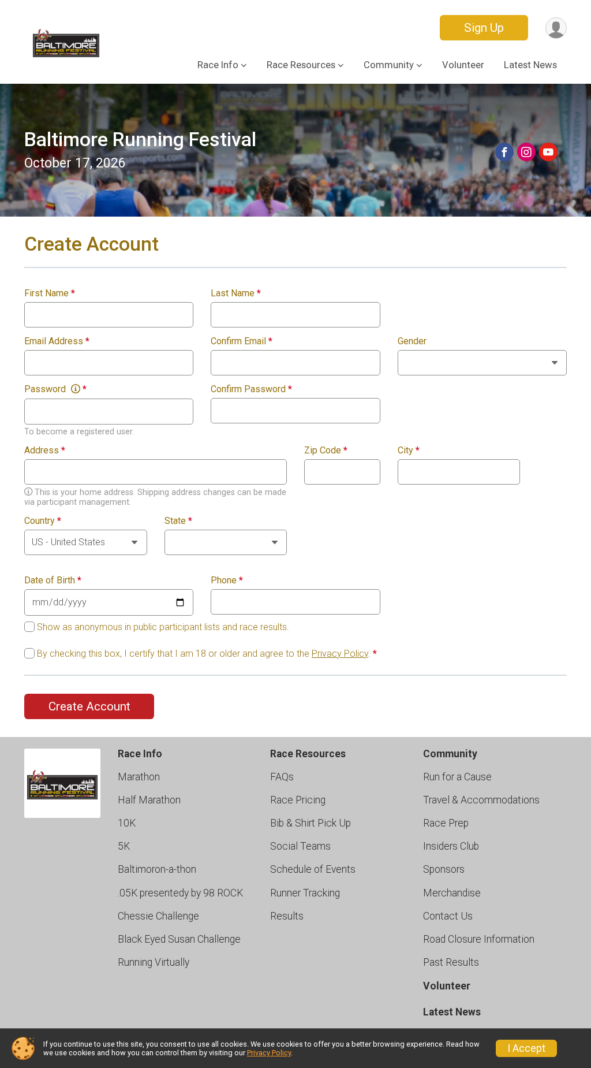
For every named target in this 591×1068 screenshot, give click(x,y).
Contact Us (448, 916)
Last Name (236, 293)
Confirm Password (251, 389)
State (178, 521)
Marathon (139, 777)
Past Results (451, 962)
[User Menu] (556, 28)
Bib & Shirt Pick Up (310, 823)
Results (287, 916)
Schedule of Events (313, 869)
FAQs (282, 777)
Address (44, 450)
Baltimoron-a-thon (157, 869)
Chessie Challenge (158, 916)
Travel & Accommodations (481, 800)
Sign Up (484, 28)
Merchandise (452, 893)
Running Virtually (153, 962)
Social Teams (300, 846)
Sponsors (444, 869)
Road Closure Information (478, 939)
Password (55, 389)
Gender (412, 341)
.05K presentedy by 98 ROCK (180, 893)
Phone (227, 580)
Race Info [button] (217, 64)
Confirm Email (241, 341)
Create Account (89, 706)
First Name (49, 293)
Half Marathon (149, 800)
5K (124, 846)
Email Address (56, 341)
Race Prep (446, 823)
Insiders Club (451, 846)
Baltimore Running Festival (140, 139)
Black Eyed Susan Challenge (179, 939)
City (409, 450)
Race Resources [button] (301, 64)
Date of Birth (52, 580)
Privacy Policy (340, 653)
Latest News (530, 64)
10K (127, 823)
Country (42, 521)
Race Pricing (298, 800)
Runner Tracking (305, 893)
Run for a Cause (457, 777)
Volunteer (463, 64)
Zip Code (325, 450)
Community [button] (389, 64)
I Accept (526, 1048)
